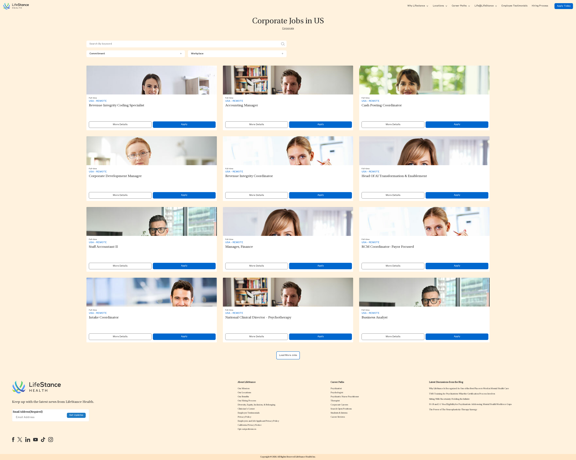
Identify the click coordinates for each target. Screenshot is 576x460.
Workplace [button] (237, 53)
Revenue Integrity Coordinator (249, 176)
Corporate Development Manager (115, 176)
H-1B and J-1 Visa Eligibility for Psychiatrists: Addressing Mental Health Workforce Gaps (470, 404)
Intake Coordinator (104, 318)
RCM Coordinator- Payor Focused (388, 247)
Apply (184, 124)
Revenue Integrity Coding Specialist (116, 105)
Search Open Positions (341, 409)
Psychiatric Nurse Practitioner (345, 397)
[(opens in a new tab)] (13, 439)
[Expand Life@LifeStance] (496, 6)
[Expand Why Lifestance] (427, 6)
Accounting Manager (241, 105)
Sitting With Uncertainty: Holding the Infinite (449, 399)
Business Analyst (375, 318)
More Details (120, 124)
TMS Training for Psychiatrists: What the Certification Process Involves (462, 394)
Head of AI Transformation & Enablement (394, 176)
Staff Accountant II (103, 247)
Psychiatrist (336, 388)
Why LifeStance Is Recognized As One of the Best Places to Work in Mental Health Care (469, 388)
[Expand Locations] (446, 6)
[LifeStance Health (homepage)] (16, 6)
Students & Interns (339, 413)
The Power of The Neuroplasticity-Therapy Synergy (453, 410)
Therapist (335, 401)
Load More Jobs (288, 355)
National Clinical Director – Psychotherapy (258, 318)
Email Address (28, 412)
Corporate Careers (339, 405)
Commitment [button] (135, 53)
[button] (415, 6)
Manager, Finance (239, 247)
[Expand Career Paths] (469, 6)
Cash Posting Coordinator (382, 105)
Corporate (288, 28)
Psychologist (337, 393)
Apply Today (564, 6)
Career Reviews (338, 417)
